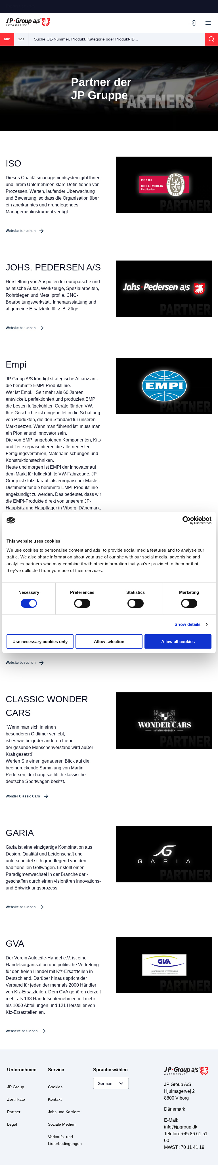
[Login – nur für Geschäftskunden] (194, 23)
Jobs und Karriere (64, 1111)
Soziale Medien (62, 1124)
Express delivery (20, 6)
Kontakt (55, 1099)
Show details (187, 624)
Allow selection (109, 641)
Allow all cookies (178, 641)
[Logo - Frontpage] (28, 23)
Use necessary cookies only (40, 641)
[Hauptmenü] (208, 23)
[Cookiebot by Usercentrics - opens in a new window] (186, 520)
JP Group (15, 1087)
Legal (12, 1124)
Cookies (55, 1087)
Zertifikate (16, 1099)
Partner (13, 1111)
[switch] (82, 603)
